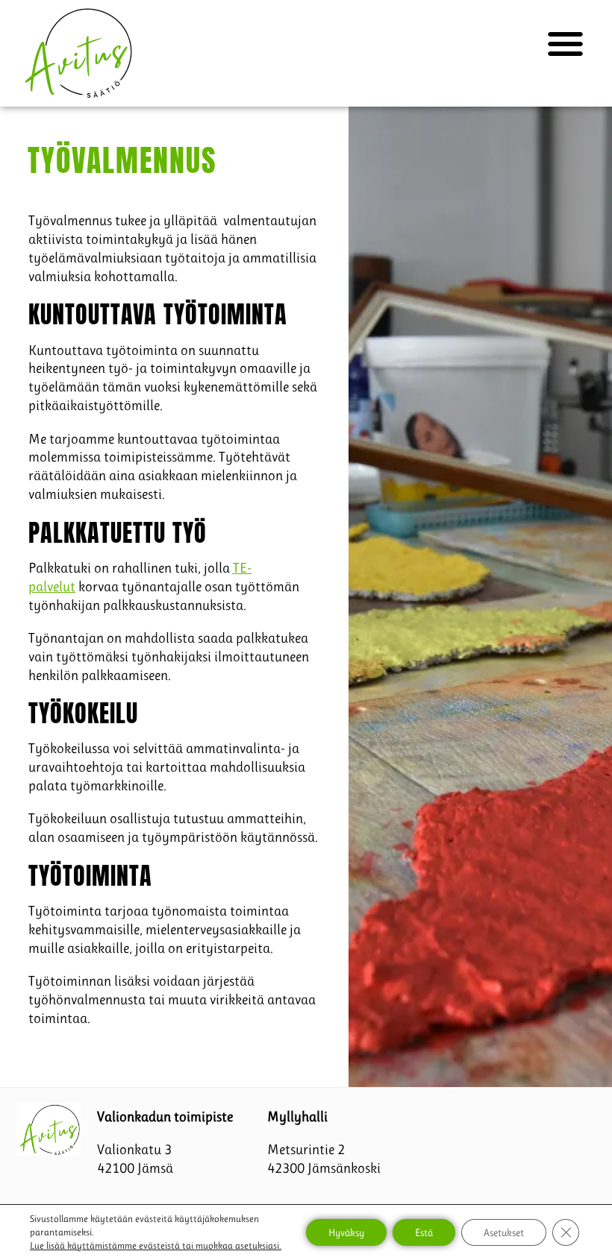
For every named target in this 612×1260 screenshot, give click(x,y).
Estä (424, 1232)
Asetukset (504, 1232)
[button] (565, 44)
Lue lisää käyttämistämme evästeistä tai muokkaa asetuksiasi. (155, 1245)
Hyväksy (346, 1232)
